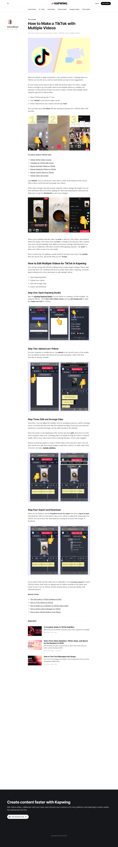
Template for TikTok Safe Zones (42, 163)
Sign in (97, 3)
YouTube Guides (62, 9)
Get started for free (18, 817)
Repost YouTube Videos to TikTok (42, 166)
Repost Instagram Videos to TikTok (43, 169)
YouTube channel (76, 582)
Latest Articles (32, 9)
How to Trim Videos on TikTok (41, 603)
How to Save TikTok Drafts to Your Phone (45, 612)
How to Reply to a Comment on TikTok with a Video (49, 606)
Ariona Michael (12, 27)
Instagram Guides (75, 9)
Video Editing (51, 9)
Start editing (105, 3)
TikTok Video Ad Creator (39, 176)
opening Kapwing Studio (43, 296)
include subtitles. (49, 448)
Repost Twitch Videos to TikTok (42, 172)
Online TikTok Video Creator (40, 160)
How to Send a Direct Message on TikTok (45, 609)
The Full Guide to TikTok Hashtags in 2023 (45, 599)
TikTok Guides (86, 9)
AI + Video (42, 9)
